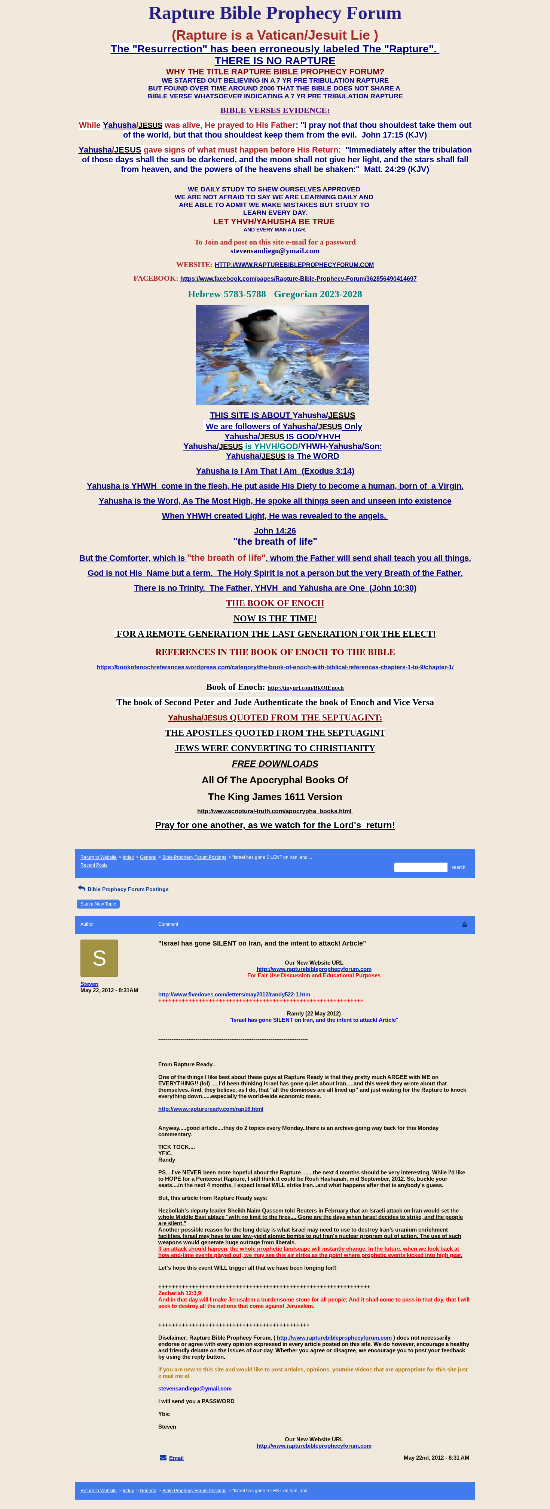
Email (176, 1458)
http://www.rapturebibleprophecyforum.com (314, 969)
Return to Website (98, 857)
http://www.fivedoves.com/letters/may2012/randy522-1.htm (234, 994)
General (148, 857)
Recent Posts (93, 865)
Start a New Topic (98, 904)
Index (128, 857)
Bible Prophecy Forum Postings (194, 857)
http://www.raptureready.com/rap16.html (210, 1109)
